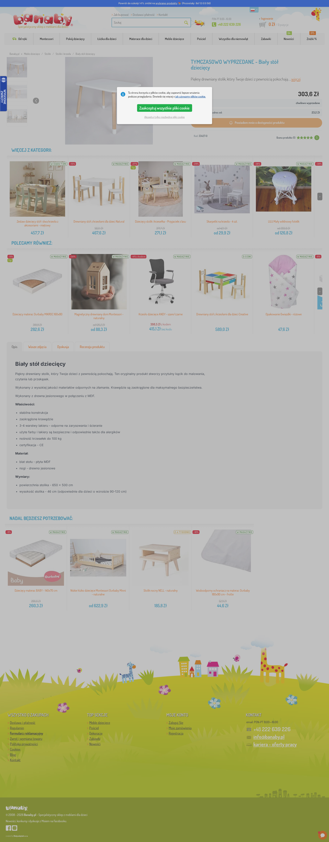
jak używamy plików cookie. (190, 96)
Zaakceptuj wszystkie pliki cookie (164, 107)
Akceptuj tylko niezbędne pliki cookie (164, 117)
